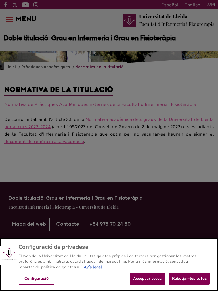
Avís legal (93, 267)
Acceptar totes (147, 278)
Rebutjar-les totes (189, 278)
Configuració (36, 278)
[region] (109, 264)
